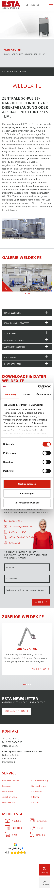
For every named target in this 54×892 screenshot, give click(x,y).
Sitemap (35, 797)
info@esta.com (10, 746)
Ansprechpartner (10, 780)
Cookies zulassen (27, 484)
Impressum (36, 792)
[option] (27, 38)
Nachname (11, 579)
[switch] (46, 453)
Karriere (35, 803)
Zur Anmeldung (15, 711)
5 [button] (32, 294)
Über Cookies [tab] (43, 394)
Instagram (42, 821)
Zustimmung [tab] (9, 394)
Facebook (17, 828)
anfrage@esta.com (20, 526)
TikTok (40, 828)
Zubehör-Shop (9, 797)
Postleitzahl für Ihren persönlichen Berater (26, 590)
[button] (27, 312)
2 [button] (27, 294)
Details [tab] (26, 394)
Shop (14, 835)
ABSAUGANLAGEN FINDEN (23, 537)
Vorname (10, 567)
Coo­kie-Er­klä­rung (40, 780)
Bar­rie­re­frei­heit (39, 786)
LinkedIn (40, 835)
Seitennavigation (13, 72)
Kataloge (6, 786)
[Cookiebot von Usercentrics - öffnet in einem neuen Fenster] (38, 387)
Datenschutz (8, 803)
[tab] (27, 312)
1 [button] (25, 294)
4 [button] (31, 294)
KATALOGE (14, 543)
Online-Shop (39, 669)
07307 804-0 (15, 521)
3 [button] (29, 294)
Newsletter (7, 792)
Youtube (16, 821)
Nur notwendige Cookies (27, 502)
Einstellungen (27, 493)
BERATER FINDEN (17, 532)
